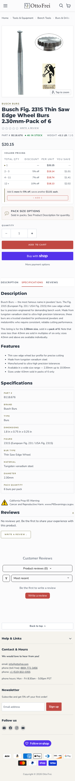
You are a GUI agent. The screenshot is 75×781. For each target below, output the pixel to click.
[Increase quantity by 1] (32, 233)
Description (9, 282)
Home (5, 18)
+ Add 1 (37, 198)
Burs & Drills (62, 18)
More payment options (37, 264)
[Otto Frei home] (37, 6)
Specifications (32, 282)
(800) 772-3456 (29, 668)
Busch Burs (11, 103)
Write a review (37, 596)
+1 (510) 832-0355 (20, 672)
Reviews (52, 282)
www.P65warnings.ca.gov (59, 504)
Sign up (54, 707)
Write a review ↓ (16, 534)
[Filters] (6, 578)
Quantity (8, 225)
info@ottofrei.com (18, 664)
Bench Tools (44, 18)
